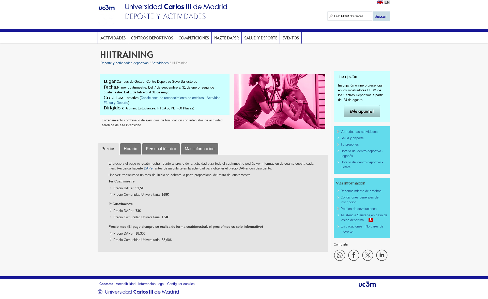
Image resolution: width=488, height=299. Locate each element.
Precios (108, 149)
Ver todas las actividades (359, 132)
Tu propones (350, 144)
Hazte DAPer (226, 37)
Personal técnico (161, 149)
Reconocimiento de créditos (361, 191)
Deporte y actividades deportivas (124, 63)
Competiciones (193, 37)
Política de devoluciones (359, 209)
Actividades (113, 37)
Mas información (200, 149)
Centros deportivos (152, 37)
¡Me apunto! (362, 111)
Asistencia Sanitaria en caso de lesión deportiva (364, 217)
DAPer (149, 168)
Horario (130, 149)
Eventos (290, 37)
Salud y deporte (260, 37)
